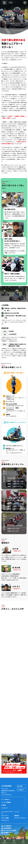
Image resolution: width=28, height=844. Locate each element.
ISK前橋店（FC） (8, 832)
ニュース (16, 812)
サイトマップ (5, 820)
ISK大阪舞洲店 (7, 826)
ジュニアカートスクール (7, 812)
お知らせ (4, 843)
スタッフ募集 (5, 818)
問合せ (22, 790)
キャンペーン (5, 815)
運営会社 (16, 815)
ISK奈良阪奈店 (7, 828)
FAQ (23, 842)
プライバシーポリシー (20, 818)
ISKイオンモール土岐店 (9, 830)
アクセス (14, 843)
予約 (21, 786)
